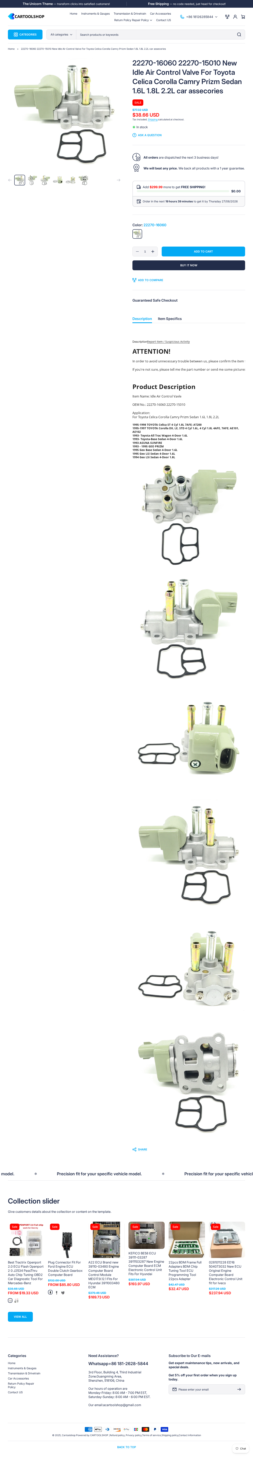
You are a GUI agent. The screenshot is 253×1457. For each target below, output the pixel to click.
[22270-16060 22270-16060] (137, 234)
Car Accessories (18, 1378)
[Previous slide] (10, 180)
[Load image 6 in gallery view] (83, 180)
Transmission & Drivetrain (24, 1373)
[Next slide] (118, 180)
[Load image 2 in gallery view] (32, 180)
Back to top (126, 1447)
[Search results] (240, 34)
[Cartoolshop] (26, 16)
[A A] (50, 1292)
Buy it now (188, 265)
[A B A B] (63, 1292)
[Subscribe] (240, 1389)
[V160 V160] (16, 1300)
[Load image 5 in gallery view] (70, 180)
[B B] (56, 1292)
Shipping (153, 119)
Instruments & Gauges (22, 1368)
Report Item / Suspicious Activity (168, 341)
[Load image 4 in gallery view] (58, 180)
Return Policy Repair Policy (21, 1385)
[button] (133, 20)
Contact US (15, 1392)
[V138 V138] (10, 1300)
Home (11, 48)
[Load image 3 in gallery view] (45, 180)
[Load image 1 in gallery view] (19, 180)
